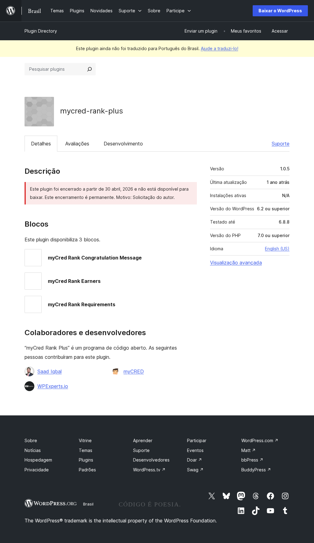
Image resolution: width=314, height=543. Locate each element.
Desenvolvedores (151, 459)
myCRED (134, 371)
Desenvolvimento (123, 144)
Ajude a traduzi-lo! (219, 48)
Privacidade (37, 469)
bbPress (252, 459)
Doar (194, 459)
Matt (248, 450)
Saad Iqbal (49, 371)
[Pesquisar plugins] (89, 69)
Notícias (33, 450)
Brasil (88, 503)
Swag (195, 469)
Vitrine (85, 440)
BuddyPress (256, 469)
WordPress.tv (149, 469)
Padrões (87, 469)
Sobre (31, 440)
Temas (85, 450)
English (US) (277, 248)
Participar (196, 440)
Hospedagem (38, 459)
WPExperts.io (52, 386)
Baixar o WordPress (280, 10)
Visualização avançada (236, 263)
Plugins (86, 459)
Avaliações (77, 144)
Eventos (195, 450)
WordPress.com (259, 440)
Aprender (142, 440)
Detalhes (41, 144)
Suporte (280, 144)
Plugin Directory (41, 31)
